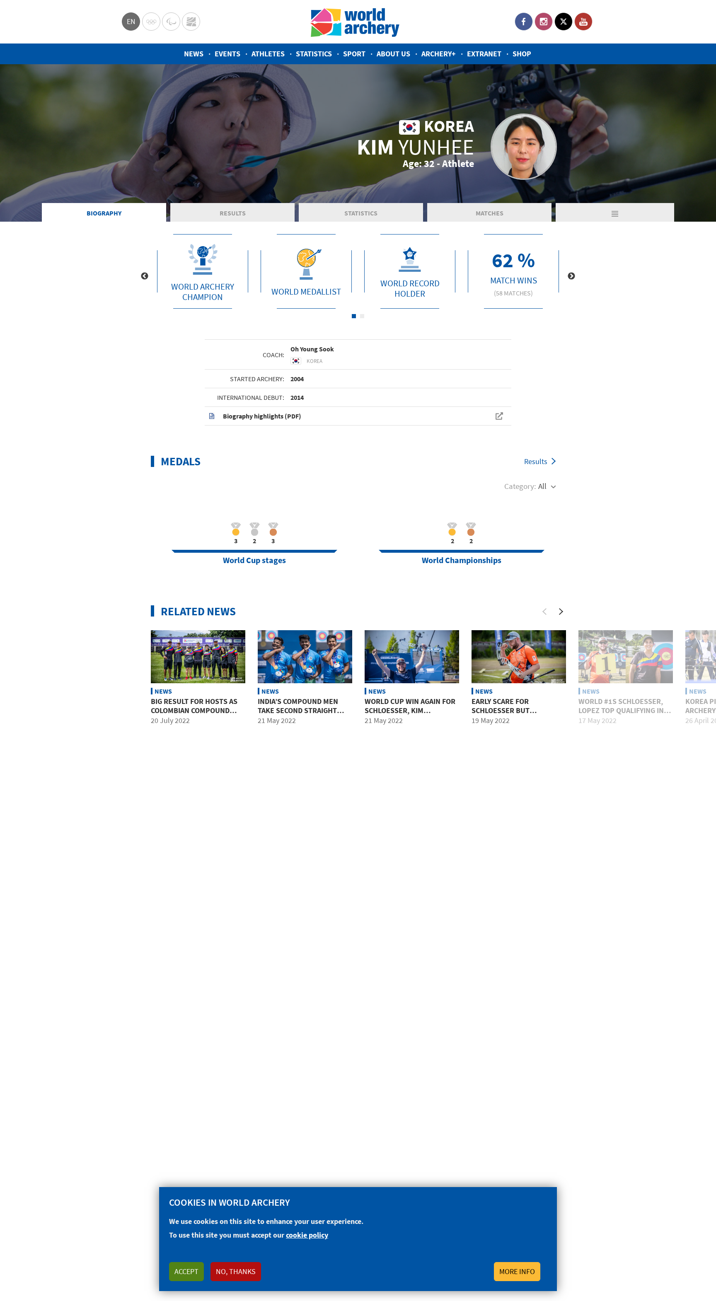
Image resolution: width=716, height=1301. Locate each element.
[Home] (355, 21)
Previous (144, 276)
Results (233, 213)
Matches (489, 213)
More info (517, 1271)
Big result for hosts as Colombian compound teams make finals (194, 710)
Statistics (314, 53)
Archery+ (438, 53)
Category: (520, 486)
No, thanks (236, 1271)
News (193, 53)
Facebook (524, 21)
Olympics (151, 21)
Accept (186, 1271)
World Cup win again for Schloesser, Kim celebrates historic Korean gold (410, 714)
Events (227, 53)
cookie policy (307, 1235)
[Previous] (544, 611)
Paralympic (171, 21)
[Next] (561, 611)
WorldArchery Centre (191, 21)
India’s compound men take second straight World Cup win (298, 710)
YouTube (583, 21)
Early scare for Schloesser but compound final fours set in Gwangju (513, 714)
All (542, 486)
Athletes (268, 53)
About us (393, 53)
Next (571, 276)
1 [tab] (354, 316)
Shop (522, 53)
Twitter (563, 21)
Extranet (484, 53)
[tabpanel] (202, 271)
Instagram (544, 21)
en (131, 21)
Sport (354, 53)
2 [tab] (362, 316)
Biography (104, 213)
